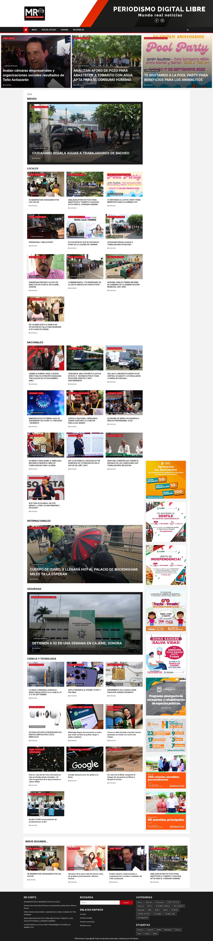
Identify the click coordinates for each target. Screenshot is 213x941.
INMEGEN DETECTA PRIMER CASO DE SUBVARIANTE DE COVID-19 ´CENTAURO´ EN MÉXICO (45, 420)
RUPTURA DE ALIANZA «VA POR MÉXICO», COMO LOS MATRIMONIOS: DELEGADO (44, 505)
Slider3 (165, 910)
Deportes (149, 902)
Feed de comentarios (87, 922)
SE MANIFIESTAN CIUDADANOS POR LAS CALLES (42, 902)
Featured (140, 906)
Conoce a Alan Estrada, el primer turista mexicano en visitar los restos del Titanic (124, 734)
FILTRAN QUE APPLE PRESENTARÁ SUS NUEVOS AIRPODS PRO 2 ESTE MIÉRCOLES (45, 734)
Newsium (123, 938)
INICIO (34, 30)
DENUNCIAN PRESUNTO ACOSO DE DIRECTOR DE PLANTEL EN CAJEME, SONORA (44, 284)
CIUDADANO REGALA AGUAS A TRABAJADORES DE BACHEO (120, 243)
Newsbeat (168, 930)
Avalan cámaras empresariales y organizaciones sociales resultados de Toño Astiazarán (174, 75)
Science (177, 930)
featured (150, 930)
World (155, 933)
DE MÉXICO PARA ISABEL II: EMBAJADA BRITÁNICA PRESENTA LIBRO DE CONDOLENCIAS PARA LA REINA (45, 463)
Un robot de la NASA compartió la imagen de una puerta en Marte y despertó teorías (121, 777)
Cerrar (29, 94)
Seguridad (35, 597)
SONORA (64, 30)
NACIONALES (78, 30)
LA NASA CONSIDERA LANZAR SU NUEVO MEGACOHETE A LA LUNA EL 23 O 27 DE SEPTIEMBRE (45, 692)
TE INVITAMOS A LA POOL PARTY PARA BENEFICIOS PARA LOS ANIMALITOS (123, 201)
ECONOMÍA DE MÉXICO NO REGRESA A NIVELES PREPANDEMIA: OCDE (123, 419)
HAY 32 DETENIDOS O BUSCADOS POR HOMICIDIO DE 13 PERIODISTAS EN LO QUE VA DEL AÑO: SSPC (84, 463)
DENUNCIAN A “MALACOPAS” (41, 242)
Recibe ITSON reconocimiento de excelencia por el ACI (43, 820)
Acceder (83, 914)
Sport (139, 933)
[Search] (187, 30)
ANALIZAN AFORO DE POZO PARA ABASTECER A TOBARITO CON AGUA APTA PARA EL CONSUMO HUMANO (83, 202)
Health (159, 930)
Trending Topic (170, 914)
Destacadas (73, 707)
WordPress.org (85, 925)
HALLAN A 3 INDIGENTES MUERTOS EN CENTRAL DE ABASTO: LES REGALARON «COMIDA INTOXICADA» (123, 376)
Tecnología (39, 665)
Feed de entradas (86, 918)
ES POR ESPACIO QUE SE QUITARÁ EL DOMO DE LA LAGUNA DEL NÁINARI (83, 243)
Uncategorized (124, 174)
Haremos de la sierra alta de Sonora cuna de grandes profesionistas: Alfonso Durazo (106, 75)
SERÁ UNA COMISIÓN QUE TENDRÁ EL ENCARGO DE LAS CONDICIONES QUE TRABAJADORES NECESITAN (123, 463)
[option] (36, 61)
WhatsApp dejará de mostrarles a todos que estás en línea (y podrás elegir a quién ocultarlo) (85, 734)
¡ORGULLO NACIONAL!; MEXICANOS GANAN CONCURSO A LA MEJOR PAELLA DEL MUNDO (83, 420)
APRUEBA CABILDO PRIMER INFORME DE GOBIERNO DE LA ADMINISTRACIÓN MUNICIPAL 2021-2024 (123, 284)
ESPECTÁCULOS (173, 902)
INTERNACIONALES (36, 528)
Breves (139, 902)
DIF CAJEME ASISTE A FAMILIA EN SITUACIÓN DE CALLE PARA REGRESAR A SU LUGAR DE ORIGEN (45, 327)
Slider (5, 38)
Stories (147, 933)
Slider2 (43, 107)
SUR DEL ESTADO (49, 30)
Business (140, 930)
